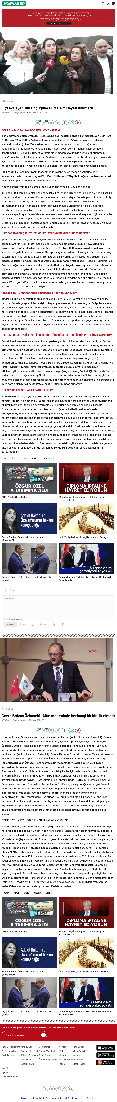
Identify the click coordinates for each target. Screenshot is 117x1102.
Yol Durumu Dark (10, 1051)
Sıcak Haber (79, 1063)
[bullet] (45, 624)
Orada (26, 893)
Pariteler (63, 1063)
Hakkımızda (26, 1098)
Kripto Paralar (66, 1059)
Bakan (6, 893)
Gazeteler (78, 1059)
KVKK (66, 1098)
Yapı (48, 893)
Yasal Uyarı (91, 1098)
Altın (5, 458)
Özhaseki (37, 893)
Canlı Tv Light (8, 1055)
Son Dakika (25, 1059)
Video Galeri (79, 1051)
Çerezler (59, 1098)
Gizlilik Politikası (47, 1098)
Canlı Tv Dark (26, 1046)
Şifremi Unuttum (10, 1076)
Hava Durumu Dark (11, 1046)
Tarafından (47, 458)
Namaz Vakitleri (47, 1051)
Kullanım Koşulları (77, 1098)
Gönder (10, 624)
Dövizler (63, 1051)
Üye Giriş (6, 1068)
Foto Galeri (78, 1046)
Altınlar (62, 1046)
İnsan (25, 458)
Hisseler (63, 1055)
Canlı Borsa (44, 1046)
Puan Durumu (45, 1055)
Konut (16, 893)
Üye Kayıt (6, 1072)
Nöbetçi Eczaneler (29, 1055)
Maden (34, 458)
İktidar (15, 458)
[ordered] (41, 624)
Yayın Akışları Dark (29, 1051)
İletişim (36, 1098)
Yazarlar (77, 1055)
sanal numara (27, 1063)
